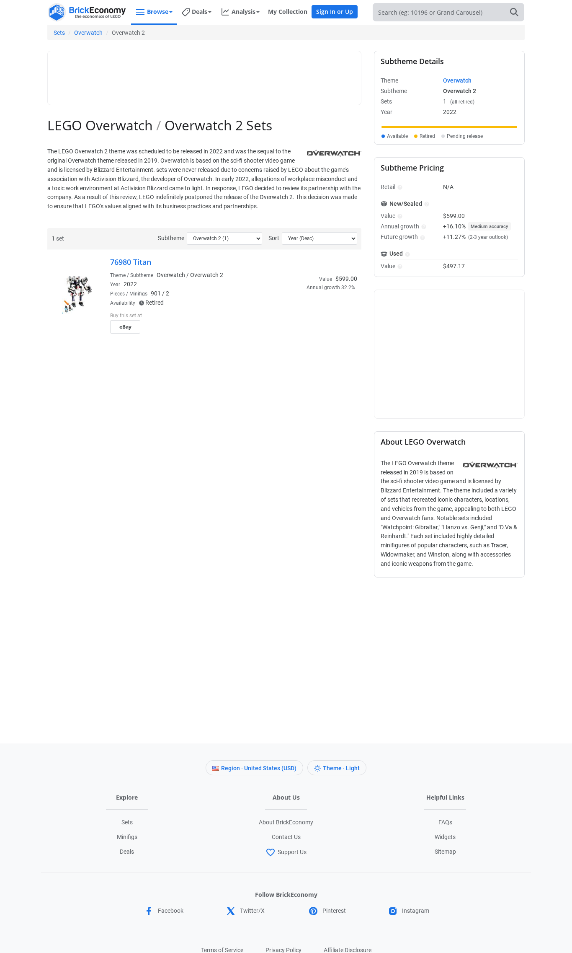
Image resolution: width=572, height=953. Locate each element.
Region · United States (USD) (258, 768)
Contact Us (286, 837)
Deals (127, 851)
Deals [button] (199, 12)
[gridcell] (449, 127)
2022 (130, 284)
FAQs (445, 822)
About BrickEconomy (286, 822)
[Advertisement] (204, 74)
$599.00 (346, 278)
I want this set (305, 329)
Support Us (292, 852)
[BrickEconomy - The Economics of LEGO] (87, 12)
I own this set (304, 316)
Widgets (445, 837)
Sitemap (445, 851)
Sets (59, 32)
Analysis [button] (243, 12)
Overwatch (88, 32)
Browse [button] (157, 12)
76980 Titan (130, 262)
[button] (398, 187)
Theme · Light (341, 768)
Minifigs (127, 837)
